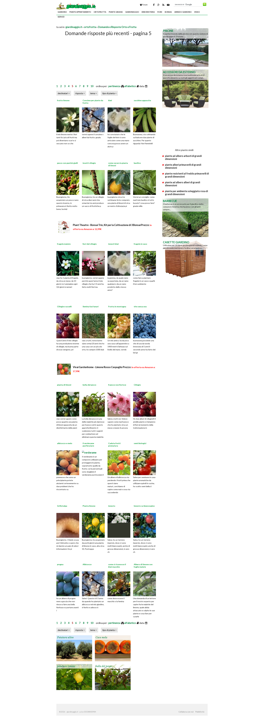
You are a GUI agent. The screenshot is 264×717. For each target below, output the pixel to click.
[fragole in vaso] (145, 263)
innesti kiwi (113, 244)
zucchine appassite (142, 100)
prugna (60, 564)
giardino (62, 12)
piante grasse (116, 12)
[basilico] (145, 182)
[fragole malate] (68, 263)
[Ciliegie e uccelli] (68, 325)
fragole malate (64, 244)
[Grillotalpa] (68, 524)
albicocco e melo (64, 443)
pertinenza (114, 86)
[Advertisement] (88, 24)
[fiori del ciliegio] (94, 263)
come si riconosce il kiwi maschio (117, 565)
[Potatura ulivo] (74, 647)
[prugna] (68, 583)
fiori (159, 12)
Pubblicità (199, 712)
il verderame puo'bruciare (88, 444)
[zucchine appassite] (145, 119)
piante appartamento (80, 12)
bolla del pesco (89, 385)
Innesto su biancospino (144, 506)
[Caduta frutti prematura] (120, 462)
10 (92, 86)
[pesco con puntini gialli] (68, 182)
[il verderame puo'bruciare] (89, 452)
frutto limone (63, 100)
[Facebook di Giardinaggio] (154, 5)
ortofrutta (100, 12)
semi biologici (140, 443)
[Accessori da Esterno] (185, 88)
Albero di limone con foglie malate (143, 565)
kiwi (110, 100)
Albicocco (87, 564)
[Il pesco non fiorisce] (120, 403)
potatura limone (66, 666)
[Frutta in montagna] (120, 325)
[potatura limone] (74, 676)
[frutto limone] (68, 119)
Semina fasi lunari (91, 306)
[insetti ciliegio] (94, 182)
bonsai (168, 12)
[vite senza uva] (145, 325)
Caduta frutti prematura (114, 444)
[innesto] (120, 524)
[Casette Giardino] (185, 258)
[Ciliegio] (145, 403)
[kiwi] (120, 119)
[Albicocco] (94, 583)
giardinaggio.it (74, 26)
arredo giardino (183, 12)
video (197, 12)
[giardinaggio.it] (76, 6)
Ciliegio (137, 385)
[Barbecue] (185, 217)
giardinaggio (132, 12)
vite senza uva (140, 306)
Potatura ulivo (65, 637)
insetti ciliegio (89, 163)
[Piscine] (185, 47)
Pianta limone (89, 506)
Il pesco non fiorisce (117, 385)
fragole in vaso (140, 244)
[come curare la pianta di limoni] (120, 182)
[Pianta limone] (94, 524)
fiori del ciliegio (90, 244)
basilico (137, 163)
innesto (111, 506)
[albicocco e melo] (68, 462)
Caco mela (101, 637)
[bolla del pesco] (94, 403)
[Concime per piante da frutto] (94, 119)
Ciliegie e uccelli (64, 306)
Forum (145, 5)
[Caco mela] (113, 647)
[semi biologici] (145, 462)
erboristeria (148, 12)
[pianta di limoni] (68, 403)
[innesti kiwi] (120, 263)
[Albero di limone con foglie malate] (145, 583)
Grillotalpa (62, 506)
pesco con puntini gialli (67, 163)
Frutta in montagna (117, 306)
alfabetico (130, 86)
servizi (61, 17)
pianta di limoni (64, 385)
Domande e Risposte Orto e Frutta (117, 26)
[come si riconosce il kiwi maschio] (120, 583)
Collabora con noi (186, 712)
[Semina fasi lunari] (94, 325)
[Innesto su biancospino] (145, 524)
